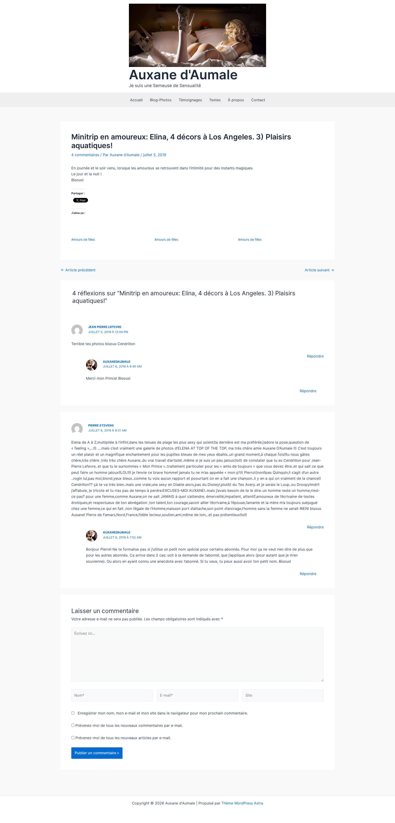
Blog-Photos (160, 100)
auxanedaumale (116, 361)
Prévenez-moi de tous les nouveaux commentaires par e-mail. (129, 725)
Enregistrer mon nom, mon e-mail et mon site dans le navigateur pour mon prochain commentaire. (163, 713)
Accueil (136, 100)
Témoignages (190, 100)
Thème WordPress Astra (242, 803)
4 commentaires (85, 154)
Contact (258, 100)
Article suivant (319, 270)
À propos (236, 100)
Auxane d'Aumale (183, 75)
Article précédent (78, 270)
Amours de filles (83, 239)
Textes (215, 100)
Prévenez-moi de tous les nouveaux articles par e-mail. (123, 737)
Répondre (315, 356)
